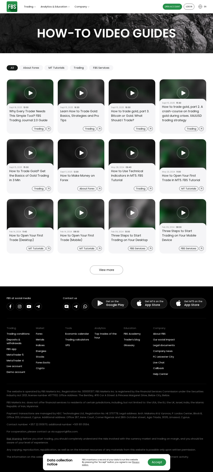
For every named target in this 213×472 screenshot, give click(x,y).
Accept (157, 462)
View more (106, 270)
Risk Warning (14, 438)
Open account (172, 6)
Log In (189, 6)
